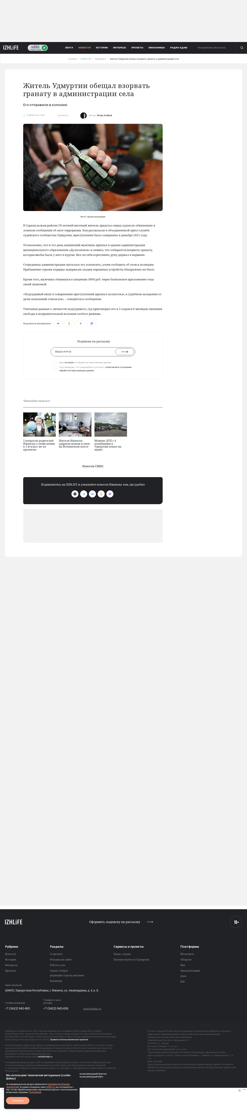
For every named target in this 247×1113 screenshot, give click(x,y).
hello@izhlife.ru (92, 1008)
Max (183, 965)
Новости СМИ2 (93, 466)
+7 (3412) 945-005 (17, 1008)
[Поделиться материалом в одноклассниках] (69, 323)
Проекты (10, 970)
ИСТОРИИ (102, 48)
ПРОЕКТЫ (137, 48)
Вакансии (56, 980)
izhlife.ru (50, 1087)
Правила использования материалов (69, 1040)
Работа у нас (57, 965)
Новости (10, 954)
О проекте (56, 954)
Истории (10, 959)
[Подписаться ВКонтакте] (92, 493)
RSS (182, 981)
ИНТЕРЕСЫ (119, 48)
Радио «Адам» (122, 954)
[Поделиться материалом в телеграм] (80, 323)
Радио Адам (178, 48)
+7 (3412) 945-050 (55, 1008)
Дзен (183, 976)
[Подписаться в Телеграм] (83, 493)
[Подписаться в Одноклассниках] (101, 493)
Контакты (220, 48)
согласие (69, 363)
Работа (211, 48)
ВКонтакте (187, 954)
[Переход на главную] (11, 47)
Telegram (186, 959)
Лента (69, 48)
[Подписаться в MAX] (109, 493)
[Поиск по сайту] (241, 47)
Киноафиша (157, 48)
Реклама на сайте (61, 959)
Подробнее (35, 1092)
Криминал (62, 115)
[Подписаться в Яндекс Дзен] (74, 493)
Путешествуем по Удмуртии (131, 959)
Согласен (18, 1100)
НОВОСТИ (84, 48)
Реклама (202, 48)
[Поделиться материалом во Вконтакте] (58, 323)
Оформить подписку (114, 922)
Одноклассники (190, 970)
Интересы (11, 965)
